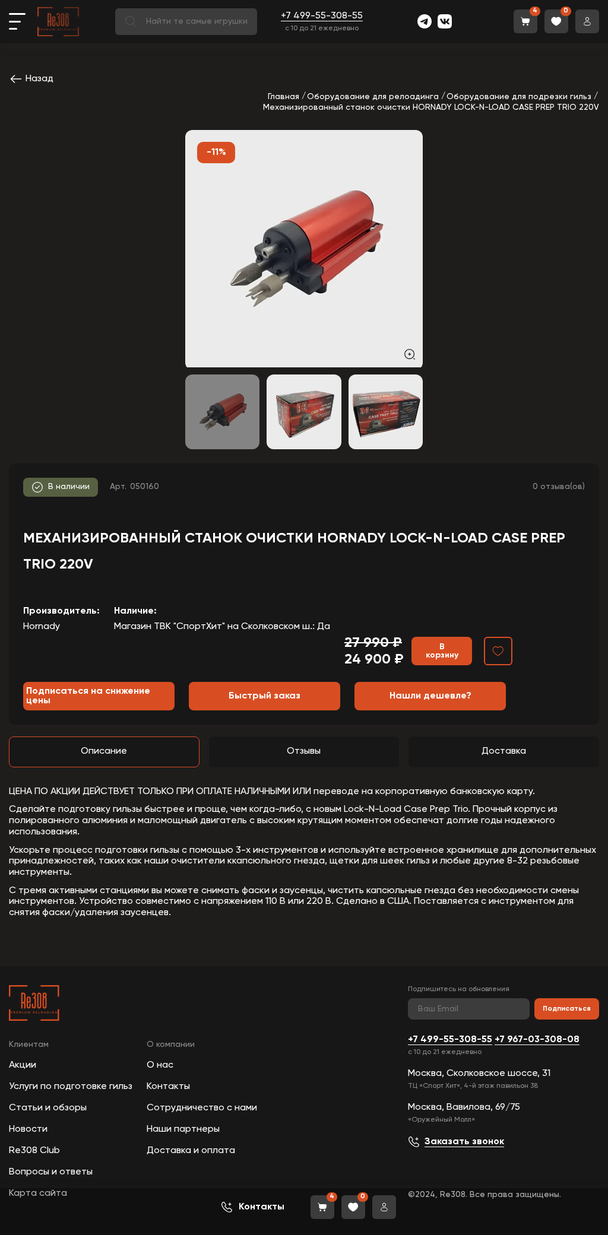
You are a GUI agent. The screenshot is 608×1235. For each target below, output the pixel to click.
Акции (22, 1065)
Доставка (504, 751)
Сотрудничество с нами (202, 1108)
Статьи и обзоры (48, 1108)
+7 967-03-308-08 (537, 1039)
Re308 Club (34, 1150)
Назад (39, 79)
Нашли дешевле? (430, 696)
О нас (160, 1065)
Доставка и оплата (191, 1150)
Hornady (41, 626)
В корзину (442, 651)
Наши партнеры (183, 1129)
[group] (304, 248)
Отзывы (304, 751)
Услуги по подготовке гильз (70, 1086)
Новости (28, 1129)
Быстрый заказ (264, 696)
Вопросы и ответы (51, 1172)
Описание (104, 751)
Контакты (168, 1086)
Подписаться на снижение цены (88, 696)
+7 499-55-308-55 (322, 16)
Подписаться (567, 1008)
